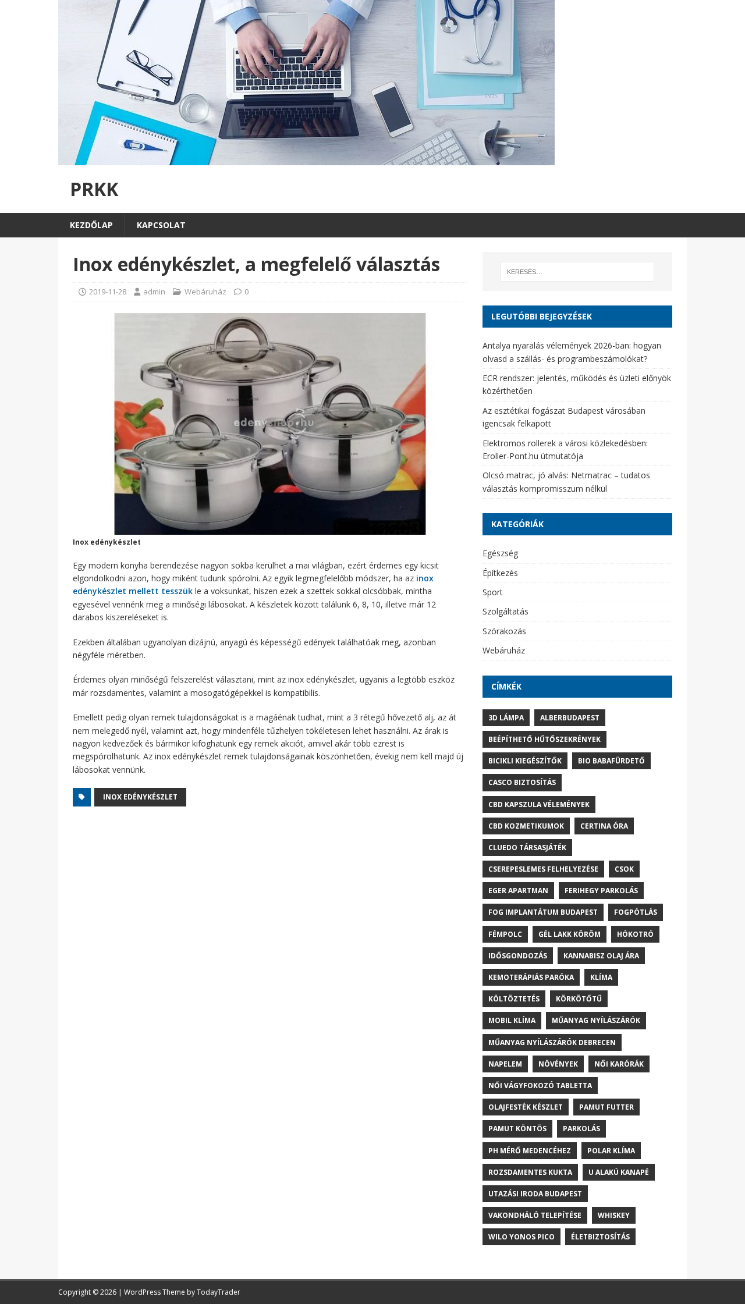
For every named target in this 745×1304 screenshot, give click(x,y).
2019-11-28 (107, 291)
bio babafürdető (611, 761)
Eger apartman (518, 891)
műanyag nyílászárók (596, 1020)
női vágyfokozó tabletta (540, 1085)
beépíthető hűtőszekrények (544, 739)
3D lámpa (506, 718)
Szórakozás (504, 631)
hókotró (635, 934)
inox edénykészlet (140, 797)
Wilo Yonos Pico (521, 1237)
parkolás (581, 1129)
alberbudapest (569, 718)
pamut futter (606, 1107)
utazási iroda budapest (535, 1194)
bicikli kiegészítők (525, 761)
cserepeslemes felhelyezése (543, 869)
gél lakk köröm (569, 934)
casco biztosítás (522, 782)
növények (558, 1064)
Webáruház (205, 291)
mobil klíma (511, 1020)
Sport (493, 592)
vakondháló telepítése (534, 1215)
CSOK (624, 869)
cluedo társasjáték (527, 847)
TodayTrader (218, 1292)
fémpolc (505, 934)
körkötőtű (579, 999)
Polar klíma (611, 1151)
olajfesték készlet (525, 1107)
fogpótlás (635, 912)
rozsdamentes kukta (530, 1172)
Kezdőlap (91, 224)
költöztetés (514, 999)
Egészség (500, 553)
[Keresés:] (577, 272)
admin (154, 291)
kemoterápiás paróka (531, 977)
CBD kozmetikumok (526, 826)
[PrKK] (306, 158)
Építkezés (500, 572)
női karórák (619, 1064)
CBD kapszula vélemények (539, 804)
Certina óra (604, 826)
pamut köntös (517, 1129)
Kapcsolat (161, 224)
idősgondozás (517, 956)
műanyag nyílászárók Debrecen (552, 1042)
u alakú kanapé (618, 1172)
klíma (601, 977)
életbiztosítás (600, 1237)
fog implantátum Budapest (543, 912)
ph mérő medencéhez (529, 1151)
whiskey (614, 1215)
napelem (505, 1064)
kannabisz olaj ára (601, 956)
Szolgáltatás (505, 611)
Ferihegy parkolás (601, 891)
